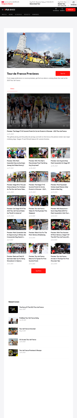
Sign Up (63, 73)
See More (38, 271)
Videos (12, 88)
